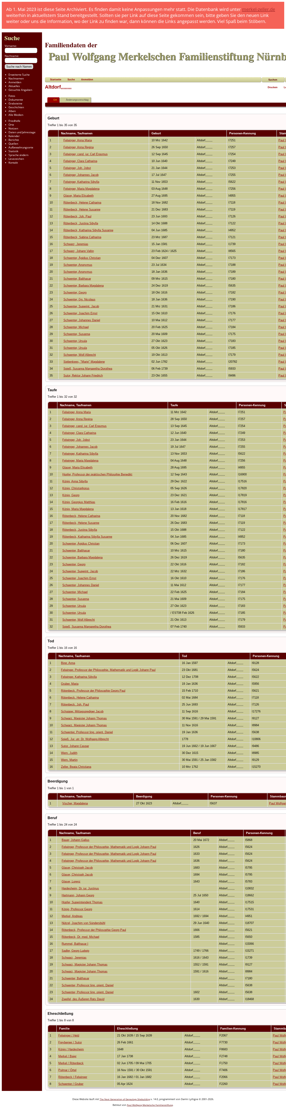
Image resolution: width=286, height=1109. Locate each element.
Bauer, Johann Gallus (75, 840)
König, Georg (70, 495)
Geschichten (16, 107)
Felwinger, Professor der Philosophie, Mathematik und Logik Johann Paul (108, 670)
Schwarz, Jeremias (75, 244)
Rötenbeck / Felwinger (72, 1077)
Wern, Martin (69, 760)
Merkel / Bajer (67, 1056)
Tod (185, 656)
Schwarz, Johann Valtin (78, 251)
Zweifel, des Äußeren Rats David (83, 999)
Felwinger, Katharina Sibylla (81, 181)
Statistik (13, 151)
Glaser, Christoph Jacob (77, 867)
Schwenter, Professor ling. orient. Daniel (87, 732)
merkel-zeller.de (258, 9)
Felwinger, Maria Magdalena (81, 188)
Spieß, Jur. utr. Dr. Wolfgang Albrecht (85, 739)
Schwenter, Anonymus (77, 264)
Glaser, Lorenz (71, 881)
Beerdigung (144, 796)
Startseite (55, 79)
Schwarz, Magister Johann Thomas (84, 718)
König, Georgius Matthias (78, 502)
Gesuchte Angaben (20, 90)
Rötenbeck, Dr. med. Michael (80, 936)
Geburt (156, 133)
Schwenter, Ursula (75, 341)
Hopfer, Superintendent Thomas (82, 902)
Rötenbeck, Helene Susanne (81, 209)
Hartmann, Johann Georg (78, 895)
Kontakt (13, 162)
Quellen (13, 144)
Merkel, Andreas (72, 916)
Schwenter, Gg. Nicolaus (79, 299)
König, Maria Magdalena (78, 509)
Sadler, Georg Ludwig (75, 950)
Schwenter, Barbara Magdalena (83, 285)
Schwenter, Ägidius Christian (82, 258)
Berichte (13, 140)
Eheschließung (128, 1028)
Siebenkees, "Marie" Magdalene (84, 361)
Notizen (13, 128)
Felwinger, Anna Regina (78, 147)
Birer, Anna (68, 663)
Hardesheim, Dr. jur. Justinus (80, 888)
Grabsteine (15, 103)
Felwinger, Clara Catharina (80, 161)
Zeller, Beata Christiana (76, 766)
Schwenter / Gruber (70, 1084)
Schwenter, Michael (76, 327)
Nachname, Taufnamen (77, 133)
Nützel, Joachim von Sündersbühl (83, 923)
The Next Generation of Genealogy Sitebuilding (125, 1099)
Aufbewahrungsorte (20, 147)
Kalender (14, 136)
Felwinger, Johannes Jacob (81, 175)
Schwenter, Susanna (76, 334)
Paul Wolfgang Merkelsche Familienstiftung (150, 1105)
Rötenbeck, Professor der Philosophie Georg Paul (93, 690)
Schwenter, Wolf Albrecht (79, 354)
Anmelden (14, 82)
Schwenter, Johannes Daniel (81, 320)
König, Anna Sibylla (75, 481)
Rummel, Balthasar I (75, 943)
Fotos (11, 96)
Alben (12, 111)
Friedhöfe (14, 121)
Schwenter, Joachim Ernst (80, 313)
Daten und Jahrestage (22, 132)
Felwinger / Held (68, 1035)
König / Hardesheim (71, 1049)
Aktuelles (14, 86)
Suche (12, 37)
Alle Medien (15, 115)
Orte (11, 125)
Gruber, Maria (69, 683)
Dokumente (15, 100)
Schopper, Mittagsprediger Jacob (82, 711)
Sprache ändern (18, 155)
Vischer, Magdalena (75, 803)
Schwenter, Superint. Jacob (81, 306)
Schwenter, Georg (74, 292)
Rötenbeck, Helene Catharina (82, 202)
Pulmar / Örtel (67, 1070)
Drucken (273, 87)
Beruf (197, 833)
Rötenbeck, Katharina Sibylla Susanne (88, 230)
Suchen (272, 79)
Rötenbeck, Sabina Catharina (82, 237)
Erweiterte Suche (19, 75)
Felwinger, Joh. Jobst (77, 168)
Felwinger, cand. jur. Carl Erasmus (85, 154)
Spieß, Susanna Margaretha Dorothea (87, 368)
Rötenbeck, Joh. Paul (77, 216)
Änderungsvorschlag (77, 99)
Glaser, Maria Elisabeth (78, 195)
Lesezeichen (16, 159)
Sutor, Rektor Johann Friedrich (83, 375)
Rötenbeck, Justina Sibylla (80, 223)
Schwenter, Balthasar (77, 278)
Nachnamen (16, 78)
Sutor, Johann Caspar (75, 746)
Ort (55, 99)
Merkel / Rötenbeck (71, 1063)
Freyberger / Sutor (70, 1042)
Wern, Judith (69, 753)
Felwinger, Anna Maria (77, 140)
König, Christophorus (75, 488)
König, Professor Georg (77, 909)
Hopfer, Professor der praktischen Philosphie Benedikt (97, 474)
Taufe (174, 405)
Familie (64, 1028)
